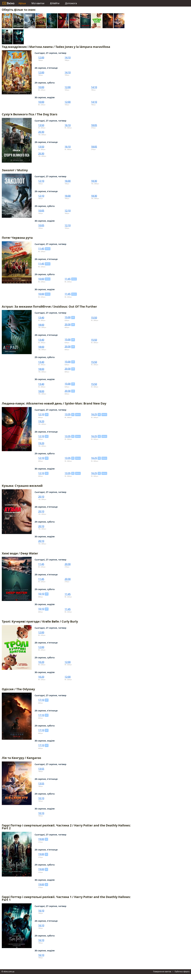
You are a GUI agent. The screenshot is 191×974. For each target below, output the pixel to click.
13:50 (41, 125)
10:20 (41, 662)
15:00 (68, 317)
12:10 (41, 181)
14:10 (68, 57)
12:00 (41, 57)
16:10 (68, 125)
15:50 (94, 317)
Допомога (71, 3)
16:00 (68, 181)
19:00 (41, 839)
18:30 (94, 181)
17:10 (41, 700)
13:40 (41, 317)
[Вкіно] (8, 3)
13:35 (68, 414)
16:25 (94, 414)
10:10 (41, 593)
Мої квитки (37, 3)
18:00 (41, 324)
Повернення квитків (162, 971)
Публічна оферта (182, 971)
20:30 (41, 132)
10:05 (41, 210)
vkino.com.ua (8, 971)
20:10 (41, 496)
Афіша (22, 3)
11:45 (41, 248)
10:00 (41, 87)
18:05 (94, 125)
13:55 (41, 768)
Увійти (55, 3)
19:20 (41, 421)
